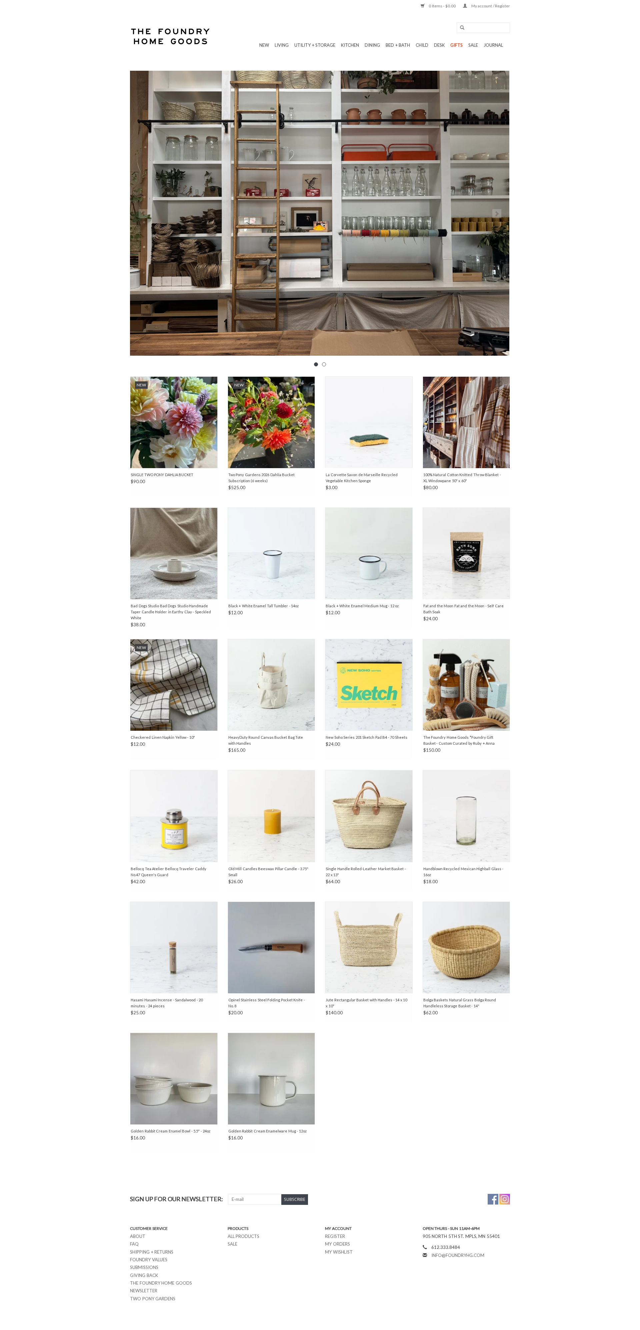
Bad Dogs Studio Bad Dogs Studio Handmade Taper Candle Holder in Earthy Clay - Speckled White (171, 612)
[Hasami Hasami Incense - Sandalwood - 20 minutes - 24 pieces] (174, 947)
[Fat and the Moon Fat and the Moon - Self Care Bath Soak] (466, 553)
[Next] (496, 213)
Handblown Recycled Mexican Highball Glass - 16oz (463, 872)
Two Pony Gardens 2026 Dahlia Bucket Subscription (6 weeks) (261, 477)
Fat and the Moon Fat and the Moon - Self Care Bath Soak (463, 609)
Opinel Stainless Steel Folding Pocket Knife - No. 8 (266, 1003)
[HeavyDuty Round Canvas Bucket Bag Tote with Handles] (271, 685)
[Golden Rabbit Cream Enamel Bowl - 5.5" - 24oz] (174, 1078)
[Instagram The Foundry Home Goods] (504, 1199)
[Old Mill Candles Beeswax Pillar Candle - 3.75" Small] (271, 816)
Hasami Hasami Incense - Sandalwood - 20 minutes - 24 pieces (167, 1003)
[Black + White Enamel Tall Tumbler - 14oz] (271, 553)
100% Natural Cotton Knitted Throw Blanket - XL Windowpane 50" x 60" (462, 477)
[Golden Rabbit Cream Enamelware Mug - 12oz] (271, 1078)
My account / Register (490, 5)
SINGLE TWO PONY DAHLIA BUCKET (162, 474)
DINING (372, 45)
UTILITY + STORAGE (314, 45)
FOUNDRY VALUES (148, 1259)
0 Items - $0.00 (442, 5)
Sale (232, 1244)
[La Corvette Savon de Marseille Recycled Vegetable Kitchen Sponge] (369, 422)
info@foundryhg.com (457, 1255)
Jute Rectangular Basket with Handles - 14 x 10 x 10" (366, 1003)
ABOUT (137, 1236)
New (264, 45)
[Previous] (143, 213)
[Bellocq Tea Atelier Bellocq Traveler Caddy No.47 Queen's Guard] (174, 816)
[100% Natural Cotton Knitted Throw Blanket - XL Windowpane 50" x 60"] (466, 422)
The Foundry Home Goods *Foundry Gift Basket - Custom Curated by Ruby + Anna (459, 740)
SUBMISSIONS (144, 1267)
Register (335, 1236)
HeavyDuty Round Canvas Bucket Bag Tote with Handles (265, 740)
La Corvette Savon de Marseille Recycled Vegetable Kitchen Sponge (362, 477)
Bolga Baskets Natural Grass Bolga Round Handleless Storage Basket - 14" (459, 1003)
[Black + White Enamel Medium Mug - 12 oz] (369, 553)
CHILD (422, 45)
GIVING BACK (144, 1275)
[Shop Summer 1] (320, 213)
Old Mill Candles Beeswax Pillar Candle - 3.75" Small (268, 872)
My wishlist (339, 1252)
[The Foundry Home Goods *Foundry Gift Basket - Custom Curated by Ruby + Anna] (466, 685)
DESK (439, 45)
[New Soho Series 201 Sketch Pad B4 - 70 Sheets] (369, 685)
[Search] (460, 27)
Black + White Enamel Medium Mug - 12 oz (362, 606)
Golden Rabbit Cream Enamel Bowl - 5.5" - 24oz (170, 1131)
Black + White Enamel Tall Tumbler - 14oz (263, 606)
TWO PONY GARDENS (152, 1298)
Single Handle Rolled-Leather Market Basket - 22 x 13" (366, 872)
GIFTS (456, 45)
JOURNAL (493, 45)
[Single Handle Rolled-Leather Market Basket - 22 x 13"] (369, 816)
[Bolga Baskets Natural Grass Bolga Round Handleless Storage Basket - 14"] (466, 947)
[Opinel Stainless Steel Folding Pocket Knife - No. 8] (271, 947)
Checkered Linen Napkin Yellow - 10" (163, 737)
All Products (244, 1236)
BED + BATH (398, 45)
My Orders (337, 1244)
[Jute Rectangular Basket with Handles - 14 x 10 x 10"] (369, 947)
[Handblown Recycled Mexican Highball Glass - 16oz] (466, 816)
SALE (473, 45)
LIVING (282, 45)
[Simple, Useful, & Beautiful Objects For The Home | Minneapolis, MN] (171, 36)
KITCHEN (350, 45)
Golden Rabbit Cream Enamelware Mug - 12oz (267, 1131)
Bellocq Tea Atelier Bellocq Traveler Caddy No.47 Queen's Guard (168, 872)
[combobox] (483, 27)
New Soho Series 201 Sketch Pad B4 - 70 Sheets (366, 737)
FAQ (134, 1244)
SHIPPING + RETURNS (151, 1252)
